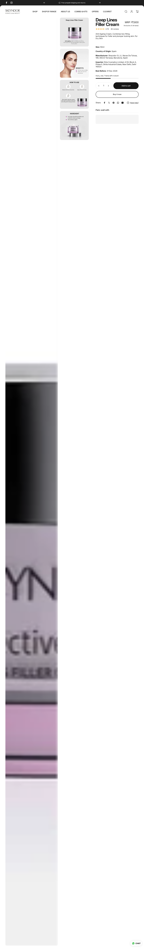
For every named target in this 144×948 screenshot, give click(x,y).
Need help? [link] (134, 103)
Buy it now (117, 94)
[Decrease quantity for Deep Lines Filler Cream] (98, 86)
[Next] (99, 2)
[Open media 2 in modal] (74, 32)
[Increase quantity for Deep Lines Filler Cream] (108, 86)
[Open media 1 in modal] (31, 482)
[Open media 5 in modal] (74, 125)
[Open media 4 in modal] (74, 94)
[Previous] (44, 2)
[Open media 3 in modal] (74, 63)
